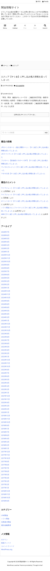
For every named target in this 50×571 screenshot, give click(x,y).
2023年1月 (5, 357)
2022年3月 (5, 386)
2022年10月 (5, 366)
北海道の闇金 (6, 522)
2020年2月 (5, 409)
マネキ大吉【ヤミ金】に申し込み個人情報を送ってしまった (23, 173)
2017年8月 (5, 465)
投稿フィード (6, 543)
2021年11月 (5, 399)
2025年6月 (5, 275)
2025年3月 (5, 281)
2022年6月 (5, 376)
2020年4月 (5, 402)
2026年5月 (5, 238)
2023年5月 (5, 347)
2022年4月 (5, 383)
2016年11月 (5, 494)
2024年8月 (5, 304)
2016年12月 (5, 491)
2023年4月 (5, 350)
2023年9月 (5, 334)
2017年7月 (5, 468)
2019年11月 (5, 419)
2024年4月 (5, 314)
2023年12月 (5, 324)
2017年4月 (5, 478)
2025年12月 (5, 255)
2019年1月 (5, 429)
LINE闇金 (4, 515)
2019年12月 (5, 416)
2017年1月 (5, 488)
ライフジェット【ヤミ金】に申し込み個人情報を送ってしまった (24, 188)
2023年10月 (5, 330)
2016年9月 (5, 501)
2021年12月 (5, 396)
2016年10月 (5, 498)
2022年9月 (5, 370)
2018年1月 (5, 448)
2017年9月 (5, 461)
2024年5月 (5, 311)
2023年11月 (5, 327)
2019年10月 (5, 422)
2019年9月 (5, 425)
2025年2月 (5, 284)
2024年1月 (5, 320)
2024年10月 (5, 297)
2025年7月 (5, 271)
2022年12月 (5, 360)
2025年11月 (5, 258)
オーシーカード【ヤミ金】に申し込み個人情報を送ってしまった (24, 201)
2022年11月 (5, 363)
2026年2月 (5, 248)
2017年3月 (5, 481)
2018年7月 (5, 432)
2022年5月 (5, 379)
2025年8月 (5, 268)
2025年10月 (5, 261)
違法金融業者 (20, 86)
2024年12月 (5, 291)
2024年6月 (5, 307)
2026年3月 (5, 245)
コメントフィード (7, 546)
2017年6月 (5, 471)
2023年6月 (5, 343)
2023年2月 (5, 353)
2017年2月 (5, 484)
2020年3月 (5, 406)
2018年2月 (5, 445)
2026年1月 (5, 252)
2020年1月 (5, 412)
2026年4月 (5, 242)
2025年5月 (5, 278)
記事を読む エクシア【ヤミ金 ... (25, 114)
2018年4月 (5, 438)
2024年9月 (5, 301)
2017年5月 (5, 475)
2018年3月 (5, 442)
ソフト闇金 (5, 519)
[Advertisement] (25, 46)
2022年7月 (5, 373)
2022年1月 (5, 393)
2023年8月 (5, 337)
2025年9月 (5, 265)
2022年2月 (5, 389)
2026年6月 (5, 235)
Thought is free (37, 565)
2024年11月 (5, 294)
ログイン (4, 540)
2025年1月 (5, 288)
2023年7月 (5, 340)
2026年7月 (5, 232)
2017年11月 (5, 455)
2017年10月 (5, 458)
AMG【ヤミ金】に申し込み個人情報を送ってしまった (21, 214)
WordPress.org (6, 549)
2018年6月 (5, 435)
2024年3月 (5, 317)
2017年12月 (5, 452)
